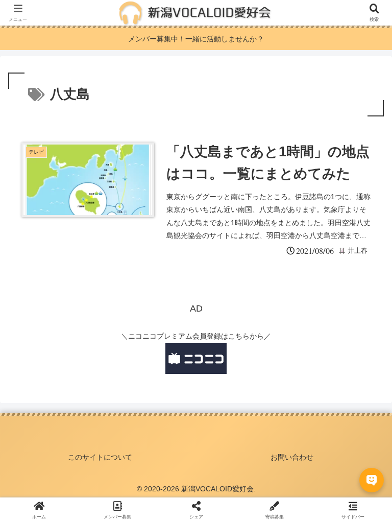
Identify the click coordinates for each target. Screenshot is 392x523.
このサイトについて (100, 457)
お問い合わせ (292, 457)
